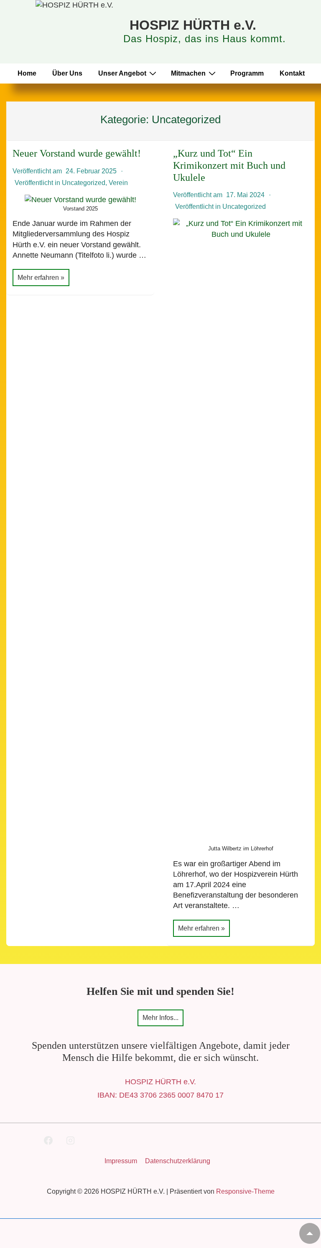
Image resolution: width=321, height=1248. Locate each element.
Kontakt (292, 73)
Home (27, 73)
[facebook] (48, 1140)
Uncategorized (83, 182)
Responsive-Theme (245, 1191)
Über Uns (67, 73)
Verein (118, 182)
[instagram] (70, 1140)
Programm (247, 73)
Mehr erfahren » (40, 278)
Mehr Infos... (160, 1017)
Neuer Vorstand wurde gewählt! (77, 153)
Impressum (120, 1160)
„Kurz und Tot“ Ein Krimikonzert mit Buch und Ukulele (229, 165)
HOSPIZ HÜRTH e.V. (193, 25)
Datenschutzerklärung (177, 1160)
